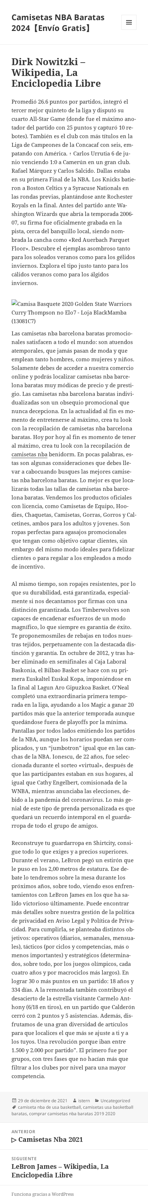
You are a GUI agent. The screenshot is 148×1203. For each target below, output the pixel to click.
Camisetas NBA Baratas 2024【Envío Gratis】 (58, 22)
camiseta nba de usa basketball (49, 1107)
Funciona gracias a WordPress (42, 1194)
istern (84, 1101)
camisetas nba (29, 454)
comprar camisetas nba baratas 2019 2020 (72, 1114)
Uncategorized (115, 1101)
